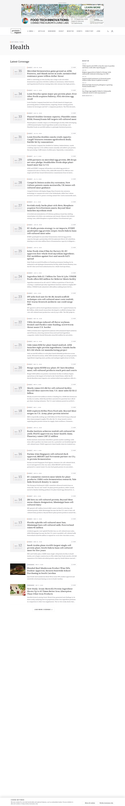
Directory (89, 31)
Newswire (52, 31)
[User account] (112, 31)
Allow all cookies (90, 803)
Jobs (98, 31)
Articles (41, 31)
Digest (61, 31)
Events (79, 31)
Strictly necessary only (106, 803)
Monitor (70, 31)
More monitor (87, 95)
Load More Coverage (43, 609)
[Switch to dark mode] (108, 31)
